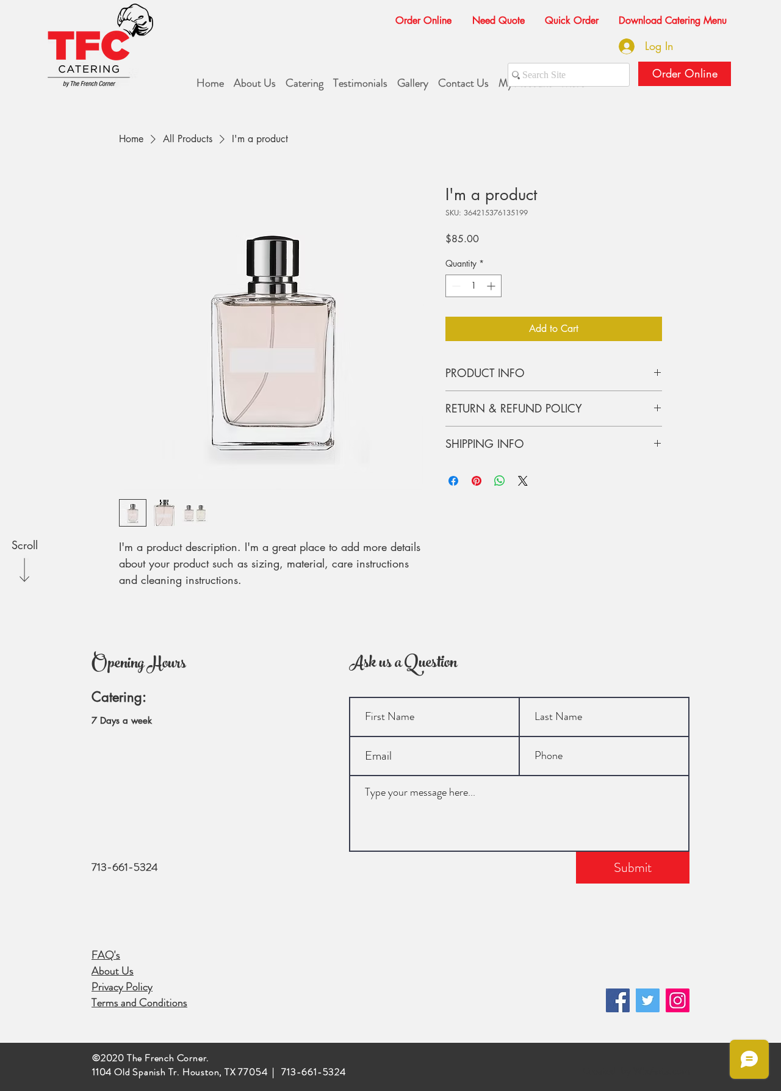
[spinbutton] (473, 286)
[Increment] (492, 286)
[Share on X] (523, 480)
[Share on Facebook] (453, 480)
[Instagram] (677, 1000)
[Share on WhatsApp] (499, 480)
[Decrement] (454, 286)
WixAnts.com (661, 1071)
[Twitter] (648, 1000)
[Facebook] (618, 1000)
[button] (493, 15)
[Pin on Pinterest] (476, 480)
